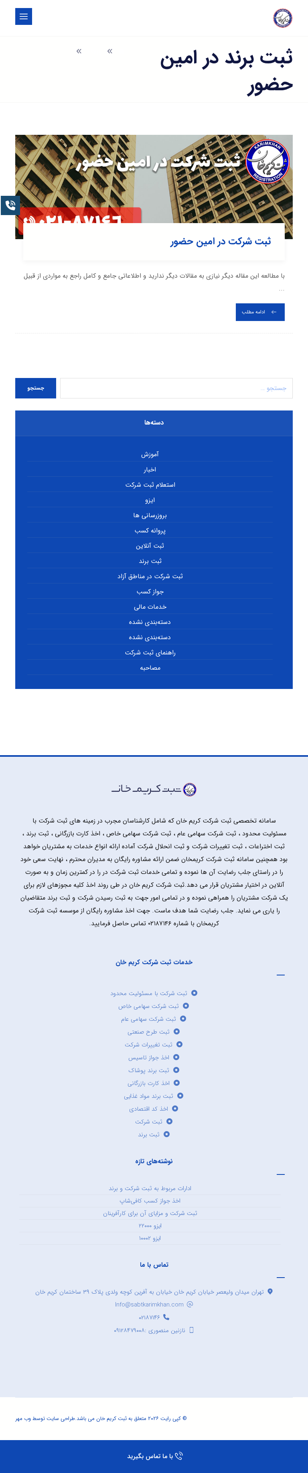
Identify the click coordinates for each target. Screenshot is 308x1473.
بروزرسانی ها (150, 515)
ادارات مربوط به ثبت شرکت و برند (150, 1188)
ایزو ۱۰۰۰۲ (150, 1238)
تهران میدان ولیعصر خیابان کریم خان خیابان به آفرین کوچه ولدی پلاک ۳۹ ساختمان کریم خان (149, 1292)
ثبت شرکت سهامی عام (148, 1019)
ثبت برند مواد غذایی (148, 1096)
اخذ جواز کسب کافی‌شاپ (150, 1201)
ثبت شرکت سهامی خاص (148, 1006)
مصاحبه (150, 668)
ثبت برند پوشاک (148, 1070)
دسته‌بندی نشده (150, 622)
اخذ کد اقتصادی (148, 1109)
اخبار (150, 470)
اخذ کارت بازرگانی (149, 1083)
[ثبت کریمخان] (283, 18)
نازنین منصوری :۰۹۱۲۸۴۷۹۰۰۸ (149, 1330)
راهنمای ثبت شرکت (150, 653)
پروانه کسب (150, 531)
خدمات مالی (150, 607)
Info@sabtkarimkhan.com (149, 1305)
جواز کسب (150, 592)
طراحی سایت (61, 1418)
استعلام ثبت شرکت (150, 485)
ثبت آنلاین (150, 546)
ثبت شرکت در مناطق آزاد (150, 576)
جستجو (35, 388)
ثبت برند (150, 561)
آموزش (150, 454)
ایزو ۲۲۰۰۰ (150, 1226)
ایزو (150, 500)
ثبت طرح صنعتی (149, 1032)
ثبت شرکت (148, 1122)
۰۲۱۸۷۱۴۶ (149, 1318)
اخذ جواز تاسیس (148, 1058)
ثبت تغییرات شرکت (148, 1045)
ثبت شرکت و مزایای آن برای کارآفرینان (150, 1213)
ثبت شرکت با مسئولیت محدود (148, 993)
